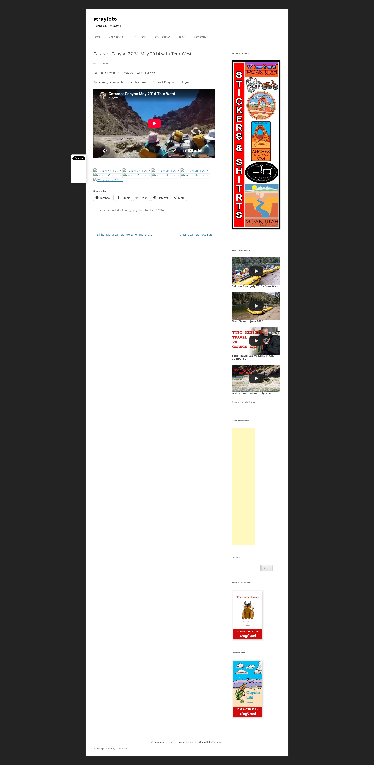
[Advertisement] (243, 486)
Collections (163, 37)
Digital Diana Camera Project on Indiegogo (123, 234)
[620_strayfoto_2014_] (108, 175)
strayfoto (105, 18)
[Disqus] (154, 286)
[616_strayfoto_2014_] (108, 171)
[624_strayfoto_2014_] (108, 180)
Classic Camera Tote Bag (197, 234)
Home (97, 37)
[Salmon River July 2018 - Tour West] (256, 271)
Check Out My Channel (245, 402)
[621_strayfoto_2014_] (137, 175)
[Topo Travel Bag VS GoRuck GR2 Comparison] (256, 341)
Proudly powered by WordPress (110, 748)
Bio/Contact (202, 37)
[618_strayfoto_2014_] (166, 171)
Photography (130, 210)
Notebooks (140, 37)
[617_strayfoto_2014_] (137, 171)
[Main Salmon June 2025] (256, 306)
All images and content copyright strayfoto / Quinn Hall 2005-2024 (187, 742)
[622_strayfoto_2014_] (166, 175)
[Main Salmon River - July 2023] (256, 378)
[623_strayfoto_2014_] (195, 175)
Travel (142, 210)
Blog (182, 37)
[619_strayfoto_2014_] (195, 171)
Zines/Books (116, 37)
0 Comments (101, 63)
